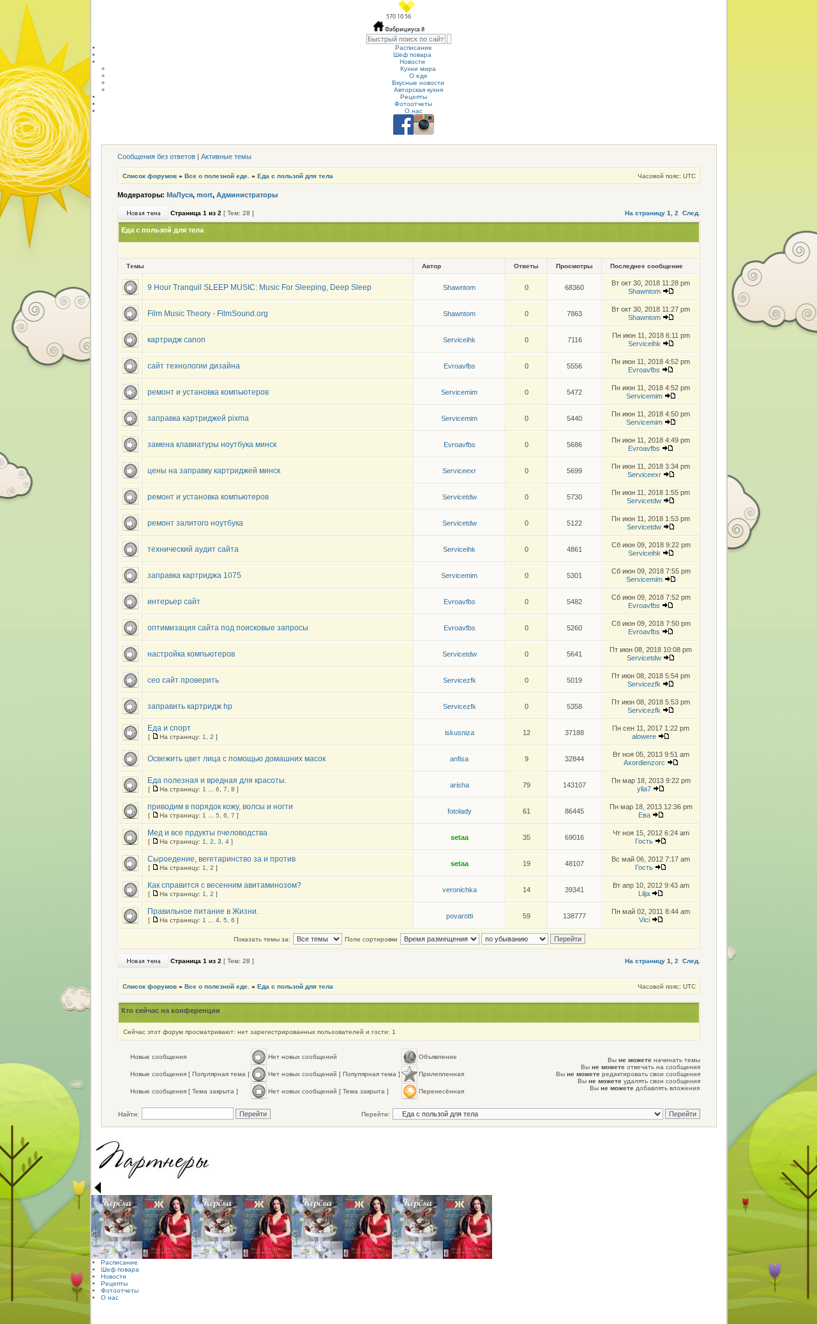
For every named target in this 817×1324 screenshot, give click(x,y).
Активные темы (226, 156)
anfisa (459, 759)
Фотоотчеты (413, 103)
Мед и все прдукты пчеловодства (207, 832)
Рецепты (413, 96)
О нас (414, 110)
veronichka (459, 890)
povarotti (459, 916)
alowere (644, 736)
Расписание (413, 47)
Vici (644, 920)
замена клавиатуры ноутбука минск (211, 444)
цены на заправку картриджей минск (213, 470)
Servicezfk (459, 680)
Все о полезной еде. (217, 175)
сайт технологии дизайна (193, 365)
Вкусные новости (418, 82)
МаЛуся (180, 195)
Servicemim (459, 392)
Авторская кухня (418, 89)
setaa (459, 837)
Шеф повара (412, 54)
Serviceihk (459, 340)
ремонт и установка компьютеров (208, 392)
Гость (644, 841)
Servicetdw (459, 497)
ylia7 (644, 789)
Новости (412, 61)
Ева (644, 815)
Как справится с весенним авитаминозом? (224, 885)
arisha (459, 785)
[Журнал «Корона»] (116, 1227)
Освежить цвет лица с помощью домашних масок (236, 758)
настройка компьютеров (191, 654)
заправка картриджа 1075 (194, 575)
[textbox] (406, 39)
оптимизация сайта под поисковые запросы (227, 627)
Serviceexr (459, 471)
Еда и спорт (169, 728)
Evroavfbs (460, 366)
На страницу (645, 213)
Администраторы (247, 195)
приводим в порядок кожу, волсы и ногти (220, 806)
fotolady (459, 811)
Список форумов (150, 175)
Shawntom (459, 287)
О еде (418, 75)
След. (691, 213)
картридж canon (176, 339)
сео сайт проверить (183, 680)
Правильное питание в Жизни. (203, 911)
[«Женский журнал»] (166, 1227)
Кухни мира (418, 68)
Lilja (644, 893)
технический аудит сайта (193, 549)
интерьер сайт (173, 601)
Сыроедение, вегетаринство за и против (221, 859)
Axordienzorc (644, 762)
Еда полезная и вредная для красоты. (217, 780)
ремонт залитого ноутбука (195, 523)
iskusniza (459, 732)
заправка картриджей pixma (198, 418)
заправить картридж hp (189, 706)
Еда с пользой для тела (295, 175)
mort (205, 195)
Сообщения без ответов (156, 156)
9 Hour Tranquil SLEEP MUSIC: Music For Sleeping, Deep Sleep (259, 287)
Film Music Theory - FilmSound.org (207, 313)
